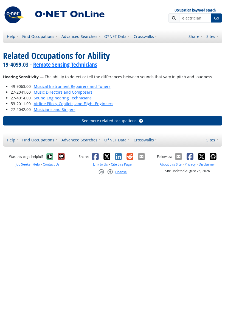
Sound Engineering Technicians (63, 97)
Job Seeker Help (28, 164)
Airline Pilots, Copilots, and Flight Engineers (73, 103)
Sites (210, 36)
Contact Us (51, 164)
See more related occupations (109, 120)
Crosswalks (144, 36)
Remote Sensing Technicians (65, 64)
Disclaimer (207, 164)
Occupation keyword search (195, 10)
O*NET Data (115, 36)
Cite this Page (121, 164)
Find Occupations (38, 36)
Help (11, 36)
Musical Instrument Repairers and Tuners (72, 86)
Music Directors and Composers (63, 92)
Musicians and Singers (54, 109)
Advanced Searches (79, 36)
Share (194, 36)
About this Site (171, 164)
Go (216, 18)
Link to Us (100, 164)
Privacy (190, 164)
